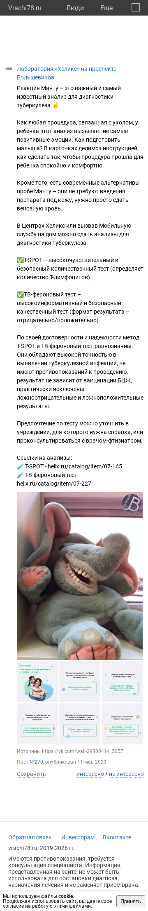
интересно (90, 774)
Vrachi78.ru (25, 8)
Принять (130, 901)
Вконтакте (117, 837)
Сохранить (31, 774)
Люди (75, 8)
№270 (36, 762)
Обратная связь (30, 837)
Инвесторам (78, 837)
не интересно (126, 774)
